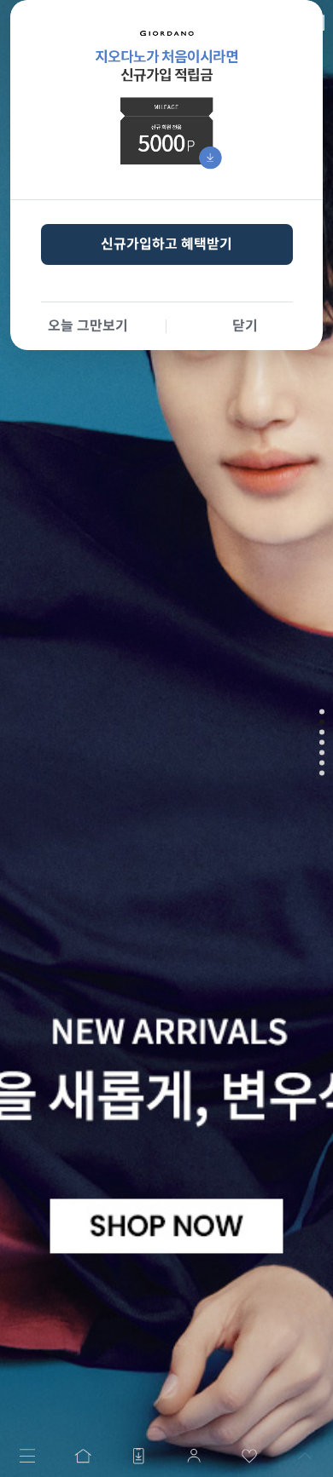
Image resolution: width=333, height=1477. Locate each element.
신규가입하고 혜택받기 (166, 244)
